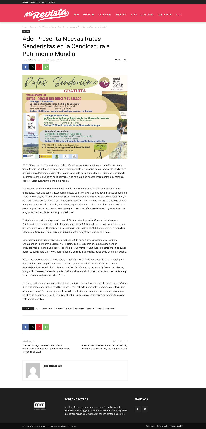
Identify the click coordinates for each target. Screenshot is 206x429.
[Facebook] (25, 67)
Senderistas (109, 309)
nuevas (68, 309)
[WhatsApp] (46, 67)
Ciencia (33, 27)
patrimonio (79, 309)
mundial (59, 309)
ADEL (38, 309)
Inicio (24, 27)
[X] (32, 67)
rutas (99, 309)
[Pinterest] (39, 67)
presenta (90, 309)
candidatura (48, 309)
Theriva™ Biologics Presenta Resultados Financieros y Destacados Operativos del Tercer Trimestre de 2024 (46, 348)
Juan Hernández (32, 60)
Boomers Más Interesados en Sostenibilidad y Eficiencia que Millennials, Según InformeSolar (104, 347)
